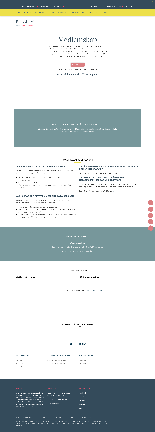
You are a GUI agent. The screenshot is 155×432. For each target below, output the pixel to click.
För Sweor (95, 6)
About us (110, 2)
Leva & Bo (50, 12)
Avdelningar (45, 6)
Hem (19, 12)
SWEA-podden (128, 2)
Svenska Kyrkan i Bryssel (56, 363)
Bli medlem (20, 360)
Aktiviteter (146, 2)
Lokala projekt (62, 12)
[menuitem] (30, 6)
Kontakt (129, 6)
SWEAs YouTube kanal (95, 291)
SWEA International (29, 6)
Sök (152, 2)
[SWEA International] (77, 5)
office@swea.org (53, 403)
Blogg (118, 2)
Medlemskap (57, 6)
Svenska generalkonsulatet (56, 360)
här (113, 191)
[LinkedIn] (150, 215)
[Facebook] (150, 202)
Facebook (82, 360)
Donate (137, 2)
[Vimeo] (150, 228)
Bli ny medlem (100, 2)
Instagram (82, 363)
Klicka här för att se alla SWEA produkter (77, 251)
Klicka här (89, 69)
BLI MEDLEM (77, 64)
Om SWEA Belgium (78, 12)
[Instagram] (150, 209)
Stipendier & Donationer (112, 6)
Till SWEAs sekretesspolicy (57, 399)
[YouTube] (150, 221)
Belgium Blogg (92, 12)
